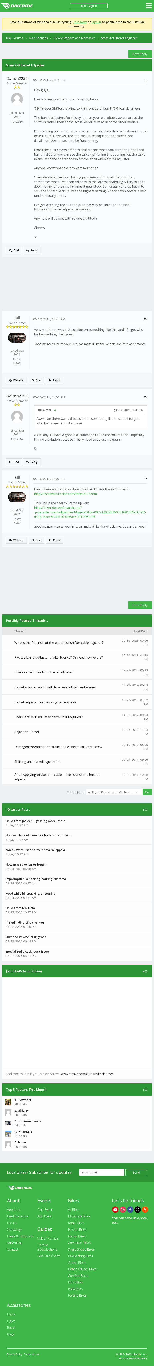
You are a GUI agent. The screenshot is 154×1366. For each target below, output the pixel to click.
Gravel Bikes (77, 1262)
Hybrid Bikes (77, 1236)
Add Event (44, 1216)
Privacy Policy (14, 1354)
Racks (11, 1327)
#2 (145, 319)
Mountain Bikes (79, 1216)
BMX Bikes (75, 1289)
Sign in (92, 6)
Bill (17, 318)
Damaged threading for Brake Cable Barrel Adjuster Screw (58, 747)
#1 (145, 79)
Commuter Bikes (79, 1243)
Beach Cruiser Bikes (82, 1269)
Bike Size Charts (48, 1256)
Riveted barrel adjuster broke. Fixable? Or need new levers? (58, 657)
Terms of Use (31, 1354)
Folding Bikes (77, 1295)
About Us (13, 1209)
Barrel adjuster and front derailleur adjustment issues (54, 687)
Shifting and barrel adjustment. (37, 761)
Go (147, 792)
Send (136, 1172)
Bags (10, 1334)
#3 (145, 397)
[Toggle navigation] (149, 6)
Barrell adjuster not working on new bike (45, 702)
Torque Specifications (47, 1247)
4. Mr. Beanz (23, 1131)
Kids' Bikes (75, 1282)
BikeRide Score (17, 1216)
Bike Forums (14, 38)
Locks (11, 1314)
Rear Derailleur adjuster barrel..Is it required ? (48, 717)
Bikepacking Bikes (80, 1256)
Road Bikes (76, 1223)
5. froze (20, 1142)
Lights (11, 1321)
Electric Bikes (77, 1229)
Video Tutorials (48, 1238)
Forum (11, 1223)
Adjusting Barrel (26, 732)
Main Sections (38, 38)
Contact (12, 1249)
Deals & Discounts (20, 1236)
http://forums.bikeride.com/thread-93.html (66, 494)
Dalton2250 (17, 78)
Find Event (44, 1209)
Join (83, 6)
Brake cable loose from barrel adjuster (43, 672)
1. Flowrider (22, 1100)
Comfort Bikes (78, 1275)
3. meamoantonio (27, 1121)
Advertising (14, 1243)
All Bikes (74, 1209)
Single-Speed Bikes (81, 1249)
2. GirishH (21, 1110)
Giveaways (14, 1229)
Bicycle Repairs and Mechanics (74, 38)
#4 (145, 478)
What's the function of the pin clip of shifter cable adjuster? (58, 642)
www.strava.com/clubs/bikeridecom (87, 1074)
